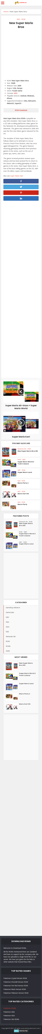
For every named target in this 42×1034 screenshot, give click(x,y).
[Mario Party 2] (12, 697)
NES (18, 19)
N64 (19, 481)
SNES (23, 460)
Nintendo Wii (22, 449)
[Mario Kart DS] (12, 707)
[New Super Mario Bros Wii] (12, 525)
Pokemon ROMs (10, 1008)
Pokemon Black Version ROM (15, 989)
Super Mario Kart (16, 176)
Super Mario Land (25, 472)
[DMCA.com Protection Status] (21, 1031)
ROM (23, 19)
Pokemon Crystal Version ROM (15, 978)
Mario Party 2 (23, 483)
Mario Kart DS (23, 494)
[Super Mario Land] (12, 545)
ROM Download (21, 110)
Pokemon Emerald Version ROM (16, 982)
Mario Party (22, 504)
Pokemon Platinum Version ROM (16, 993)
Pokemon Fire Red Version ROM (16, 985)
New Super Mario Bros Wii (28, 451)
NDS (15, 93)
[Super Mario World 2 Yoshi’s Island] (12, 535)
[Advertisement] (21, 53)
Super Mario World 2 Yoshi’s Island (26, 463)
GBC (19, 470)
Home (5, 11)
